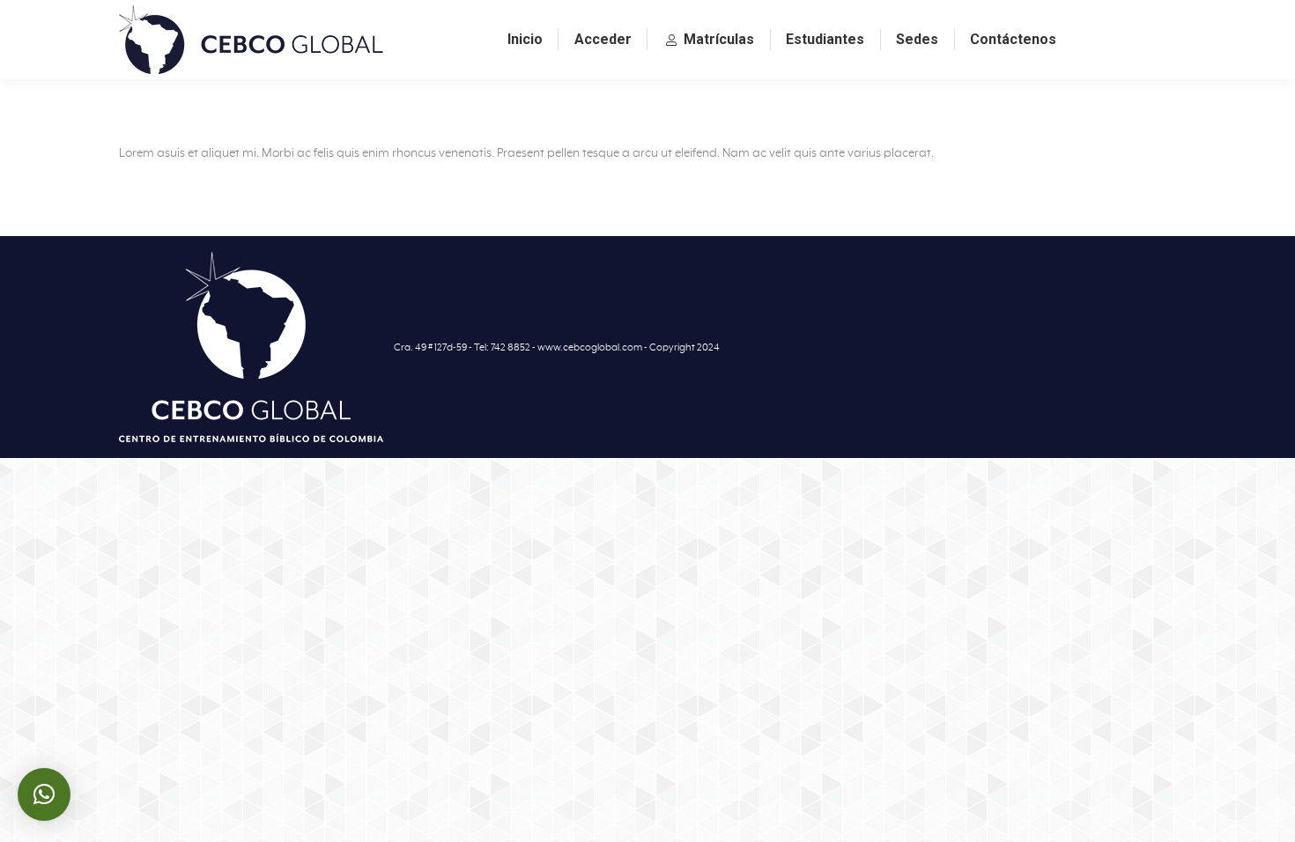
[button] (44, 794)
